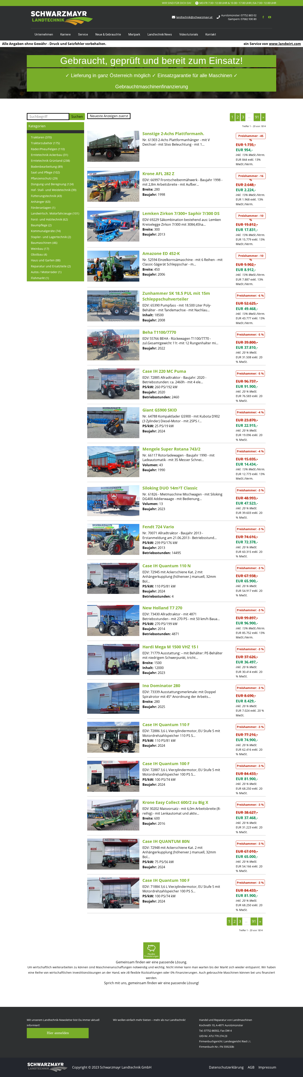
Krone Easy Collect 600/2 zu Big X (175, 802)
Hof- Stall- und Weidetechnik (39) (53, 190)
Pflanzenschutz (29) (44, 178)
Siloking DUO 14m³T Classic (169, 488)
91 (257, 116)
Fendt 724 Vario (158, 527)
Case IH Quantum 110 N (166, 566)
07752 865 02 (248, 15)
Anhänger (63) (40, 202)
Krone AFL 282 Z (158, 173)
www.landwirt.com (285, 43)
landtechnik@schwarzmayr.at (194, 17)
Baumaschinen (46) (44, 243)
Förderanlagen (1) (43, 208)
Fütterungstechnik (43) (46, 196)
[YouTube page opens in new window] (269, 17)
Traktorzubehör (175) (45, 143)
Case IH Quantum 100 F (166, 763)
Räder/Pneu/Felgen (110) (48, 149)
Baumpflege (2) (41, 225)
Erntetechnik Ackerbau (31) (49, 155)
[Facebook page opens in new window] (263, 17)
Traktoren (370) (41, 137)
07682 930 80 (248, 19)
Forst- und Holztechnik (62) (49, 219)
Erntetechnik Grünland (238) (50, 161)
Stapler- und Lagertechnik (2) (51, 237)
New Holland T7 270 (162, 608)
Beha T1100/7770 (159, 332)
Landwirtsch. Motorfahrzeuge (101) (55, 213)
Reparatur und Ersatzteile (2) (51, 266)
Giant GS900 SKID (159, 410)
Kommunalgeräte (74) (46, 231)
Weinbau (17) (40, 249)
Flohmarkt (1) (40, 278)
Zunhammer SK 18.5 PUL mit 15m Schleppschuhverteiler (176, 296)
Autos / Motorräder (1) (46, 272)
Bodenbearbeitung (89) (47, 167)
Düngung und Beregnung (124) (52, 184)
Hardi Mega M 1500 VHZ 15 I (170, 647)
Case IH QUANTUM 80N (166, 841)
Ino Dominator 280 (161, 685)
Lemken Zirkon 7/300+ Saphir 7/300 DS (181, 213)
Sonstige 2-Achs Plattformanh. (173, 133)
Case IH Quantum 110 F (166, 724)
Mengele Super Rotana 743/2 (171, 449)
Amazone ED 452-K (161, 253)
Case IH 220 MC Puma (164, 371)
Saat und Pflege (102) (45, 172)
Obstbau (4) (39, 254)
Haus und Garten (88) (45, 260)
